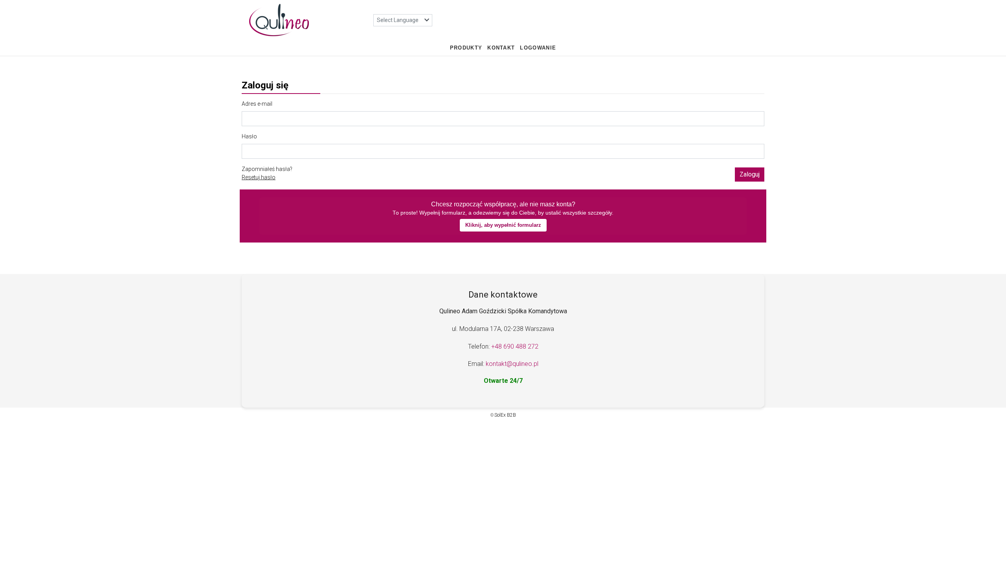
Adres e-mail (257, 104)
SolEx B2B (505, 415)
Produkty (466, 48)
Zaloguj (750, 174)
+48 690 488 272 (514, 346)
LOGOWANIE (538, 48)
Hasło (249, 136)
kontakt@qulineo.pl (512, 364)
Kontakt (501, 48)
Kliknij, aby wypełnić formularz (503, 225)
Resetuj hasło (258, 177)
